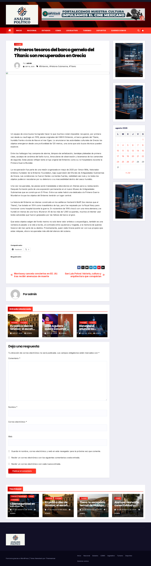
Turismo (87, 30)
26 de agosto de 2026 (92, 510)
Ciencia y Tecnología (18, 496)
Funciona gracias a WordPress (17, 558)
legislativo (72, 30)
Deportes (101, 30)
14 (138, 151)
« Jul (128, 173)
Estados (46, 30)
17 (118, 156)
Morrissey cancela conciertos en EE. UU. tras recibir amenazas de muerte (36, 275)
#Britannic (43, 66)
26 (128, 162)
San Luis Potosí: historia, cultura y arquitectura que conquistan (83, 275)
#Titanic (72, 66)
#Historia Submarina (58, 66)
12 (128, 151)
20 (133, 156)
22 (143, 156)
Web (10, 436)
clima (31, 496)
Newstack (38, 558)
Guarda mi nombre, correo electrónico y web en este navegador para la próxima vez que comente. (56, 451)
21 (138, 156)
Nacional (32, 30)
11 (123, 151)
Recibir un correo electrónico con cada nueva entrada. (36, 464)
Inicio (19, 30)
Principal (18, 44)
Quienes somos (118, 30)
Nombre (12, 407)
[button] (138, 30)
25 (123, 162)
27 (133, 162)
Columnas (14, 500)
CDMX (58, 30)
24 (118, 162)
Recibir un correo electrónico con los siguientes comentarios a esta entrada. (45, 457)
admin (29, 63)
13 (133, 151)
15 (143, 151)
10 (118, 151)
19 (128, 156)
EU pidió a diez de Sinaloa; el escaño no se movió (22, 329)
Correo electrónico (17, 422)
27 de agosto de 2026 (22, 510)
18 (123, 156)
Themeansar (50, 558)
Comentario (14, 358)
